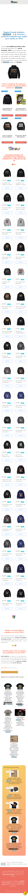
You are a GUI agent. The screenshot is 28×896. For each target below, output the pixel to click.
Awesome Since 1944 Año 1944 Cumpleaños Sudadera (21, 136)
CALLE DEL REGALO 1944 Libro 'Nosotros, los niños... (20, 109)
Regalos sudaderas (7, 115)
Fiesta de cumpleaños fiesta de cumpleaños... (7, 136)
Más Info (7, 188)
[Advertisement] (14, 15)
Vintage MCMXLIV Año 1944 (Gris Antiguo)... (7, 109)
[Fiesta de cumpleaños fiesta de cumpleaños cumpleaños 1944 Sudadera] (7, 126)
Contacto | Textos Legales (16, 891)
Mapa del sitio (7, 891)
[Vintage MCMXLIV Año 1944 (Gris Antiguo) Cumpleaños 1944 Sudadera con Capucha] (7, 99)
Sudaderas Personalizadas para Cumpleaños (9, 672)
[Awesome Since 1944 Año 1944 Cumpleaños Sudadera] (21, 126)
